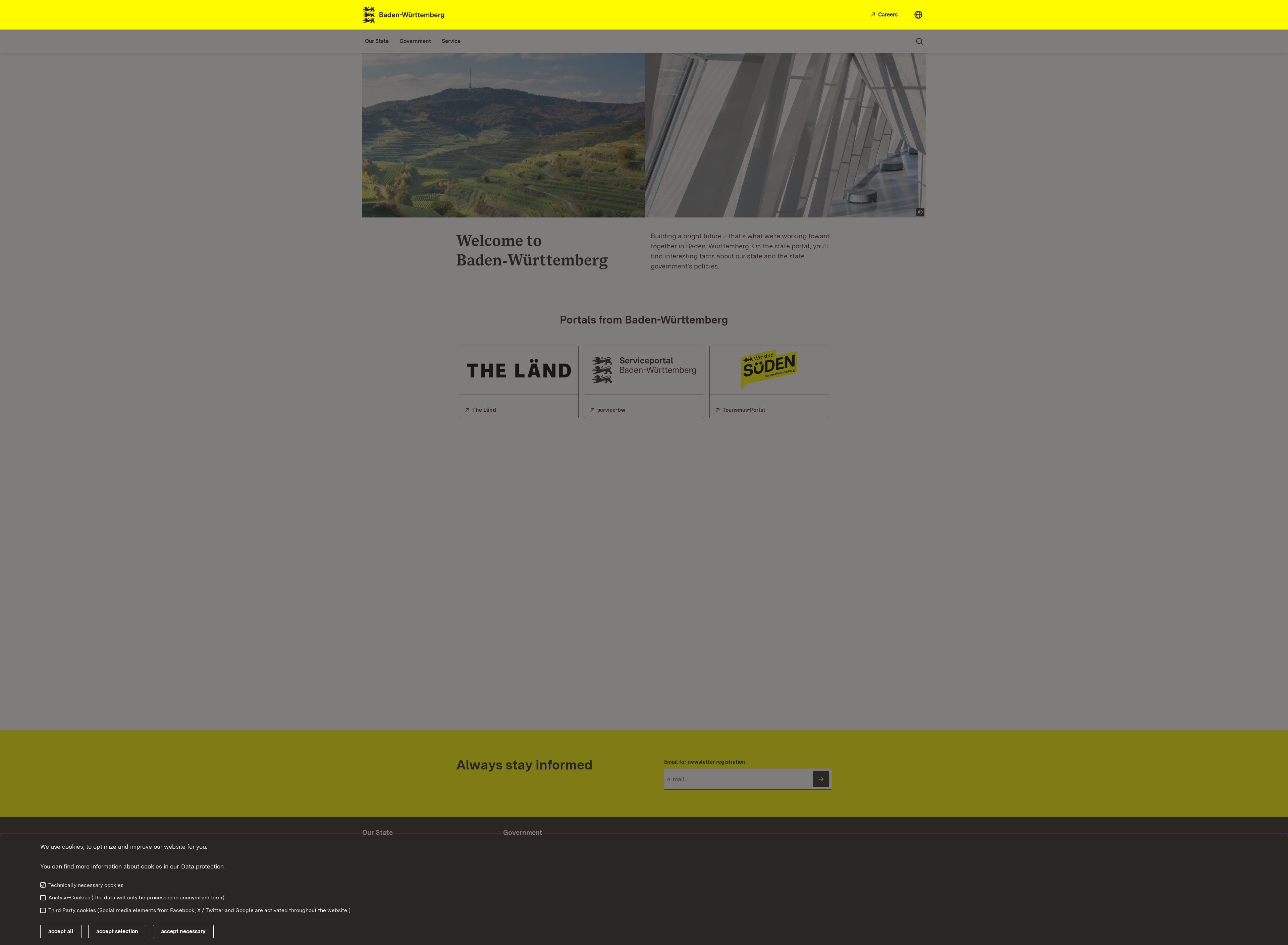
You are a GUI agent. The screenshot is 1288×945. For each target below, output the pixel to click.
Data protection (202, 866)
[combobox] (918, 14)
